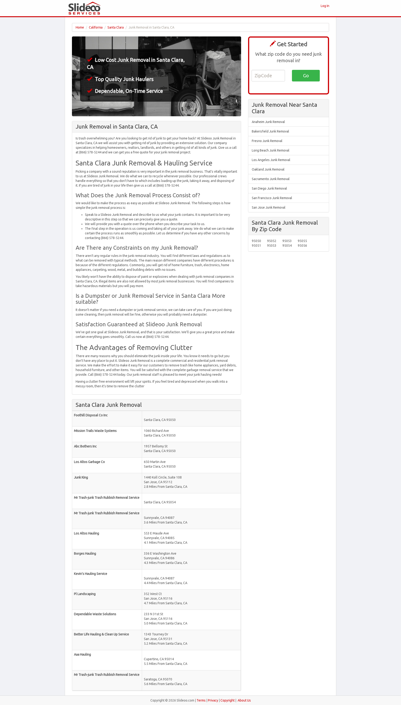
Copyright (227, 700)
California (96, 27)
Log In (325, 6)
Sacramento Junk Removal (271, 179)
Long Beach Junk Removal (270, 150)
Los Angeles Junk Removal (271, 160)
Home (80, 27)
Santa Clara (115, 27)
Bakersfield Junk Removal (270, 131)
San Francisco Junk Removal (272, 198)
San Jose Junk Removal (268, 207)
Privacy (213, 700)
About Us (244, 700)
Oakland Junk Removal (268, 169)
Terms (201, 700)
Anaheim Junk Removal (268, 122)
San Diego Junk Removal (269, 188)
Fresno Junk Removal (267, 141)
